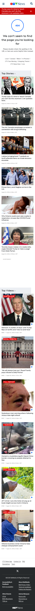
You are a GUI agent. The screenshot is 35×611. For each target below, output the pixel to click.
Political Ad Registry (25, 589)
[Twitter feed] (17, 571)
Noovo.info (22, 596)
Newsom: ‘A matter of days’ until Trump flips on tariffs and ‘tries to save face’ (17, 329)
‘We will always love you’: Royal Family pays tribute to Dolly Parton (16, 371)
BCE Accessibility (7, 587)
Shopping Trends (23, 61)
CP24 (4, 596)
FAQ (23, 561)
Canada (12, 58)
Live (23, 64)
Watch (19, 58)
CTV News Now (15, 64)
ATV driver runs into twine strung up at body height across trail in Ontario (16, 502)
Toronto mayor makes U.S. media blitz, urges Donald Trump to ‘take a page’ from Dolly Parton (16, 249)
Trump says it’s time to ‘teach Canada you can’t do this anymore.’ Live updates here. (17, 99)
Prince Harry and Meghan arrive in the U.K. (16, 188)
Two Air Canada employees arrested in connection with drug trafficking (17, 128)
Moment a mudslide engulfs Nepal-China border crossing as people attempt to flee (17, 458)
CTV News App (7, 561)
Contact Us (17, 561)
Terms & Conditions (25, 587)
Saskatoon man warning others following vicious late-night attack (17, 414)
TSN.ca (4, 601)
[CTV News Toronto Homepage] (17, 4)
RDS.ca (21, 601)
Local (6, 58)
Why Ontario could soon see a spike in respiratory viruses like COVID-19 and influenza (16, 218)
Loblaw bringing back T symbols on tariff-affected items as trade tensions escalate (16, 158)
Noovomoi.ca (23, 599)
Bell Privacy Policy (24, 585)
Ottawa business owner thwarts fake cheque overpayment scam (16, 545)
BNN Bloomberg (7, 599)
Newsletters (6, 564)
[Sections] (3, 4)
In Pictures (25, 58)
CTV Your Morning (11, 61)
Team (13, 564)
